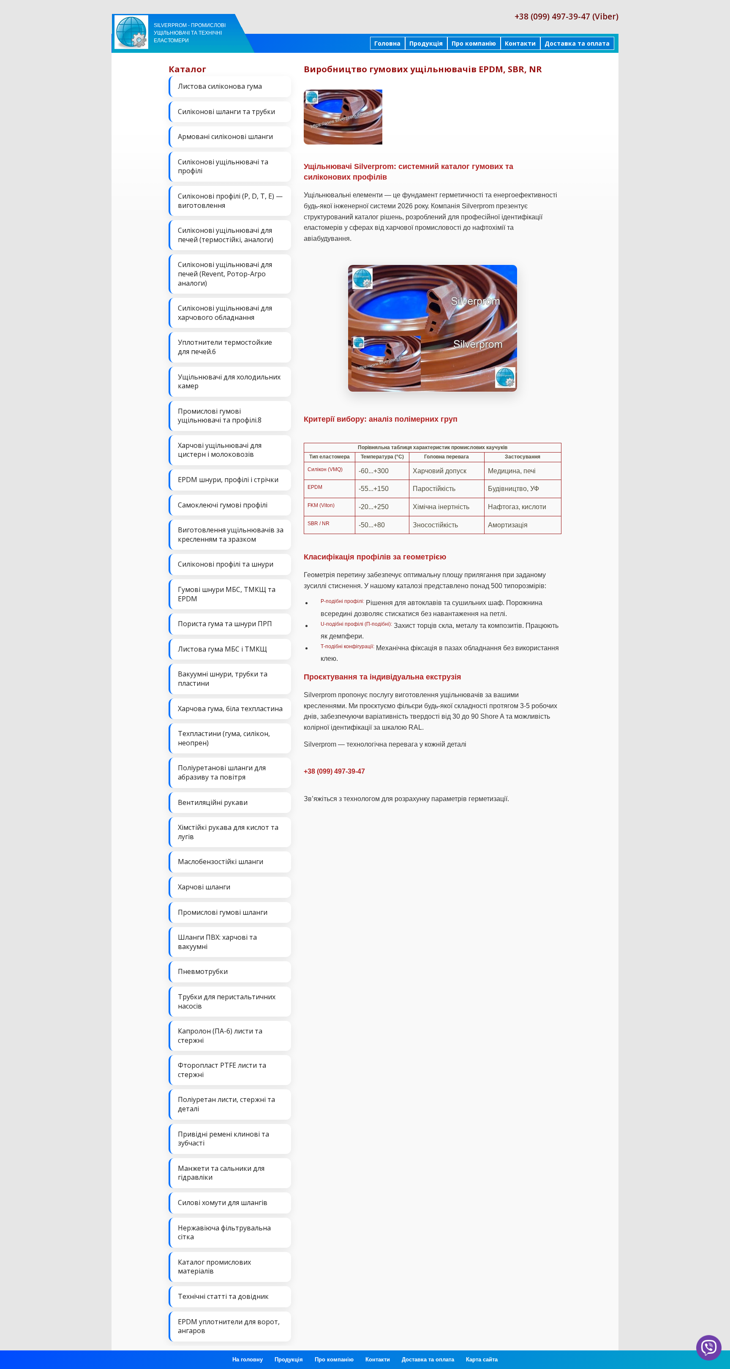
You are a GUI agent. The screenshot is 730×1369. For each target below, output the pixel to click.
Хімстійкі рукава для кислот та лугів (228, 832)
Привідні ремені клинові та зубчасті (223, 1138)
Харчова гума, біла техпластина (230, 708)
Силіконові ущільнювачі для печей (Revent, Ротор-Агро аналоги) (225, 273)
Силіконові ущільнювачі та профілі (223, 166)
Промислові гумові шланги (222, 912)
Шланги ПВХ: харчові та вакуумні (217, 942)
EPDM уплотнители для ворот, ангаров (229, 1326)
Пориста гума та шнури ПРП (225, 623)
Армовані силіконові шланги (225, 136)
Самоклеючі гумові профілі (222, 505)
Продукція (426, 43)
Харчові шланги (204, 887)
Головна (387, 43)
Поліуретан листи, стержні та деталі (226, 1104)
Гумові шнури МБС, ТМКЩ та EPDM (226, 594)
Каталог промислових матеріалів (214, 1266)
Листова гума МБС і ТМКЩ (222, 649)
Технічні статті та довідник (223, 1296)
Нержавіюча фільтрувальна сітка (224, 1232)
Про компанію (474, 43)
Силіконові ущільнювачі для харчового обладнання (225, 312)
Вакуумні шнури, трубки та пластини (222, 678)
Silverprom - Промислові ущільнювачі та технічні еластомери (190, 33)
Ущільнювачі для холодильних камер (229, 381)
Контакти (520, 43)
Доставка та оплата (577, 43)
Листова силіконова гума (220, 86)
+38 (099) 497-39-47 (334, 771)
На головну (247, 1359)
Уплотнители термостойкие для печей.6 (225, 347)
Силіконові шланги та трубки (226, 111)
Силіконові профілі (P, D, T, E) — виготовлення (230, 200)
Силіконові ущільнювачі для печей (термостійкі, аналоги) (225, 235)
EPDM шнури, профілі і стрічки (228, 479)
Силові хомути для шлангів (222, 1202)
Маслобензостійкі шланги (220, 861)
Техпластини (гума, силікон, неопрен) (224, 738)
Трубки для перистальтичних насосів (226, 1001)
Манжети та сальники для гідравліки (221, 1173)
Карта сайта (482, 1359)
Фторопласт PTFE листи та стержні (222, 1070)
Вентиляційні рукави (213, 802)
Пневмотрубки (203, 971)
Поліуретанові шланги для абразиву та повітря (222, 772)
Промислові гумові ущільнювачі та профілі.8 (219, 415)
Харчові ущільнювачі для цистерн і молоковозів (219, 450)
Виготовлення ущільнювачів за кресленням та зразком (230, 534)
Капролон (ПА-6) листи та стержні (220, 1035)
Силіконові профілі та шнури (225, 564)
